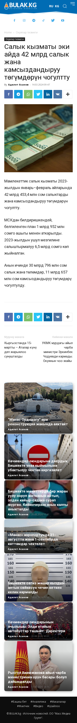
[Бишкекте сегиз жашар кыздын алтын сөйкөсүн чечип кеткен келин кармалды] (38, 578)
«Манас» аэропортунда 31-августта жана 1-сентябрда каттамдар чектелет (33, 539)
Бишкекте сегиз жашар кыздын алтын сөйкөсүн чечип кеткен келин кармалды (36, 587)
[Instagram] (24, 20)
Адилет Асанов (18, 84)
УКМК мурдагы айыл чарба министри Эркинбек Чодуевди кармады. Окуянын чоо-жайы (57, 352)
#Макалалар (58, 701)
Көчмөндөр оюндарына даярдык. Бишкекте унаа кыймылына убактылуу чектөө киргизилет (38, 465)
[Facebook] (14, 20)
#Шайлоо (53, 706)
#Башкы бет (19, 701)
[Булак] (20, 5)
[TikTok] (43, 20)
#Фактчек (23, 706)
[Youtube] (62, 20)
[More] (67, 94)
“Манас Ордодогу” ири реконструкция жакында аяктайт (38, 421)
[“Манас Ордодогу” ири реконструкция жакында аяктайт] (38, 408)
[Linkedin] (48, 94)
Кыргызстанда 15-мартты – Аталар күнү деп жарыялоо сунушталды (20, 349)
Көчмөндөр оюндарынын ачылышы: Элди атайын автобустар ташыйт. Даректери (36, 626)
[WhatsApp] (28, 94)
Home (8, 32)
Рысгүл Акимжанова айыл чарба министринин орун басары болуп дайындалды (37, 677)
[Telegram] (33, 20)
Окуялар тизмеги (27, 32)
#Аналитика (38, 701)
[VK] (57, 94)
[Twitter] (53, 20)
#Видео (38, 706)
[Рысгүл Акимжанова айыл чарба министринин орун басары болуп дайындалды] (38, 666)
